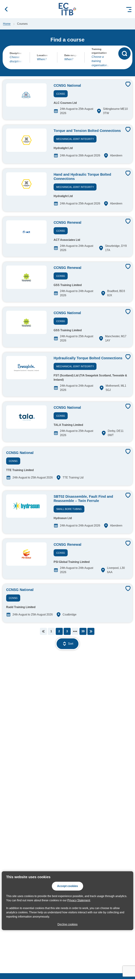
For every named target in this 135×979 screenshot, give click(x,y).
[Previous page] (43, 631)
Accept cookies (67, 886)
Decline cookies (67, 924)
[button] (6, 9)
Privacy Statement (78, 900)
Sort (70, 643)
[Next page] (90, 631)
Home (7, 23)
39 (83, 631)
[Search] (124, 53)
